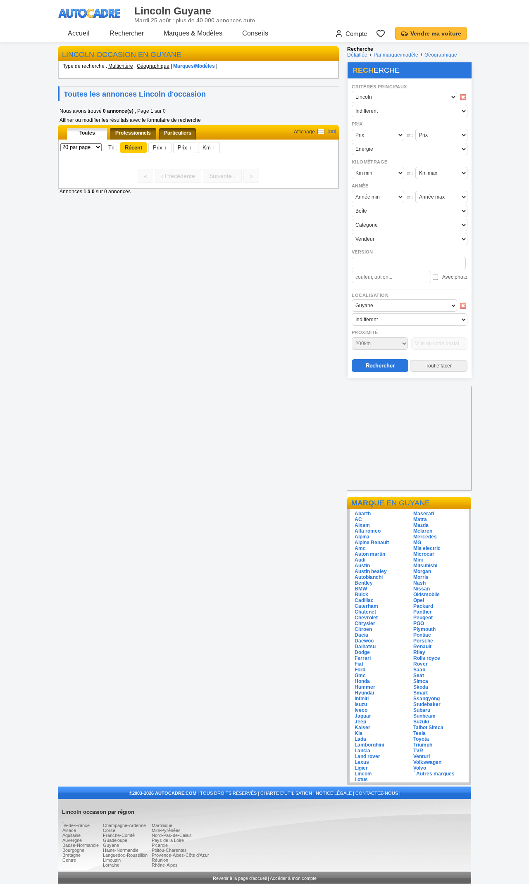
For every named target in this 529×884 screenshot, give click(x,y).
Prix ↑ (160, 148)
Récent (133, 148)
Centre (69, 860)
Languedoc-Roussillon (125, 855)
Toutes (87, 133)
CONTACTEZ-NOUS (376, 793)
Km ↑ (209, 148)
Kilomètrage (369, 161)
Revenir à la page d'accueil (240, 878)
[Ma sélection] (380, 33)
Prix (357, 123)
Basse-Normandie (80, 845)
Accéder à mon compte (293, 878)
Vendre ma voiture (435, 33)
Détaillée (357, 55)
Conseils (255, 33)
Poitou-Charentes (169, 850)
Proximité (365, 332)
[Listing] (320, 131)
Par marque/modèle (396, 55)
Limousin (112, 860)
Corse (109, 830)
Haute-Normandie (120, 850)
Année (360, 185)
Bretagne (71, 855)
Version (362, 251)
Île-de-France (76, 825)
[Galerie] (332, 131)
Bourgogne (73, 850)
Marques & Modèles (193, 33)
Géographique (153, 66)
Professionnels (133, 133)
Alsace (69, 830)
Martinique (162, 825)
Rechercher (127, 33)
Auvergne (72, 840)
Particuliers (177, 133)
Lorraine (111, 865)
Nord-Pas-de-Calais (172, 835)
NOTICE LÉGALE (334, 793)
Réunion (160, 860)
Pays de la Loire (168, 840)
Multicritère (120, 66)
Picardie (160, 845)
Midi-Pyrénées (166, 830)
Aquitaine (71, 835)
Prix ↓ (185, 148)
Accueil (79, 33)
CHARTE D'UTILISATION (286, 793)
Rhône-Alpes (165, 865)
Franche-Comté (119, 835)
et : (410, 135)
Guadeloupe (115, 840)
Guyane (111, 845)
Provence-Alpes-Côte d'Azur (180, 855)
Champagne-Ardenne (124, 825)
